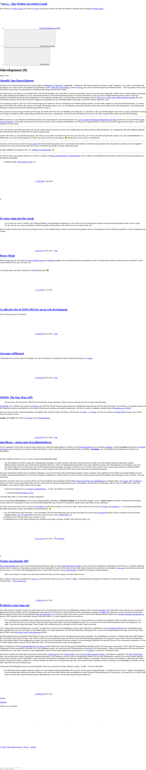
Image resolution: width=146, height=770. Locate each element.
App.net (34, 579)
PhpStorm (51, 260)
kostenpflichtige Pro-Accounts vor (33, 646)
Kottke (93, 412)
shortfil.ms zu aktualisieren (41, 150)
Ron (130, 481)
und (1, 449)
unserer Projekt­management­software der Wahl (99, 120)
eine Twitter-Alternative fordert (93, 654)
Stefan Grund (17, 9)
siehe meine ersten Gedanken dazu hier (121, 98)
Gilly (19, 515)
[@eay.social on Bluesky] (52, 726)
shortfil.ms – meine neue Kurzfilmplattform (25, 442)
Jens (11, 260)
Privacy (26, 747)
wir (22, 90)
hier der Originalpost (43, 614)
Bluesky (59, 85)
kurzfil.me (101, 513)
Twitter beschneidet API (14, 561)
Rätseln (142, 447)
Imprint (33, 747)
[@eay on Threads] (121, 726)
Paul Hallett (4, 406)
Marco (138, 481)
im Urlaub (33, 144)
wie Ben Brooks (70, 570)
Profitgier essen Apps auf (14, 605)
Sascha (125, 481)
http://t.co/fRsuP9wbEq (37, 489)
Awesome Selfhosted (12, 353)
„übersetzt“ (121, 568)
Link (55, 251)
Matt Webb (121, 412)
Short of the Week (83, 481)
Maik (26, 515)
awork (80, 120)
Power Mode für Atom (36, 260)
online (29, 418)
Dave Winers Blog (135, 654)
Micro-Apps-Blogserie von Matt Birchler (65, 156)
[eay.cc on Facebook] (52, 743)
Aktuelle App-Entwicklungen (17, 80)
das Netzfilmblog (97, 481)
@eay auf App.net (19, 581)
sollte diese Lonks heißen (60, 87)
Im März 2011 (105, 612)
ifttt (74, 579)
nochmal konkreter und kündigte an (131, 614)
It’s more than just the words (17, 218)
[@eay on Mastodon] (17, 726)
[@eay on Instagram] (17, 743)
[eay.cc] (23, 3)
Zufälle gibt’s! (64, 515)
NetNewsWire (69, 654)
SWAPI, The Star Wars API (16, 397)
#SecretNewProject (86, 447)
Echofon (102, 610)
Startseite (3, 702)
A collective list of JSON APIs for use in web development (34, 309)
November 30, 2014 (26, 493)
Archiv (2, 698)
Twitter (105, 507)
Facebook (115, 507)
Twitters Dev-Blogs (116, 628)
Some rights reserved (11, 747)
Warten (5, 449)
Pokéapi (35, 406)
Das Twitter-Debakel (7, 566)
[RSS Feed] (121, 743)
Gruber (90, 650)
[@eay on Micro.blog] (86, 726)
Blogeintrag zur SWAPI (122, 408)
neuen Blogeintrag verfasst (71, 566)
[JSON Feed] (86, 743)
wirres (90, 358)
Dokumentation (44, 418)
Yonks (80, 87)
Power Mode (7, 255)
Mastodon (48, 85)
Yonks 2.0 (100, 98)
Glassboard (52, 654)
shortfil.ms (41, 507)
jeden (85, 412)
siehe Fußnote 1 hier (25, 162)
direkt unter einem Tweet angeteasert (27, 632)
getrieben (109, 447)
